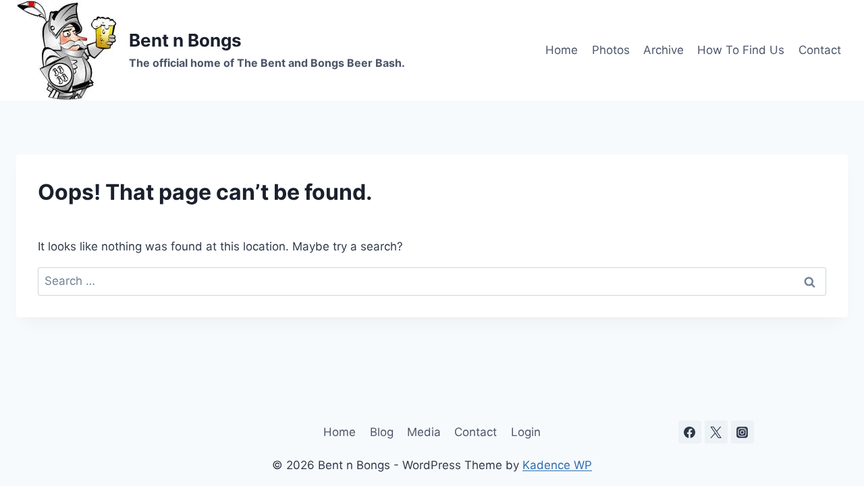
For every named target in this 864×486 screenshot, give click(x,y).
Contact (820, 50)
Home (561, 50)
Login (526, 432)
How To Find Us (740, 50)
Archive (663, 50)
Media (424, 432)
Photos (611, 50)
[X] (716, 432)
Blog (382, 432)
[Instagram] (742, 432)
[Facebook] (689, 432)
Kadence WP (557, 465)
